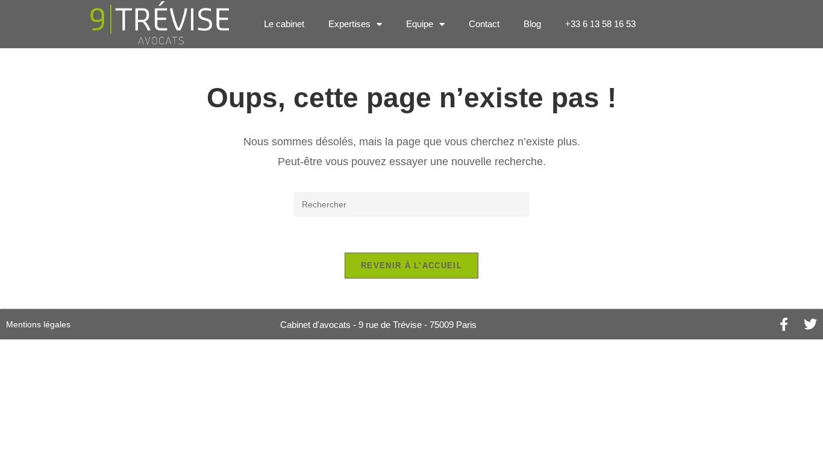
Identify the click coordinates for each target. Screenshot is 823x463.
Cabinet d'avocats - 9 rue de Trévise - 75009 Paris (378, 325)
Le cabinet (284, 24)
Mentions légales (38, 324)
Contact (484, 24)
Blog (532, 24)
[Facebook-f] (783, 324)
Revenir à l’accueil (411, 265)
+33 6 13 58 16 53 (600, 24)
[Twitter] (810, 324)
